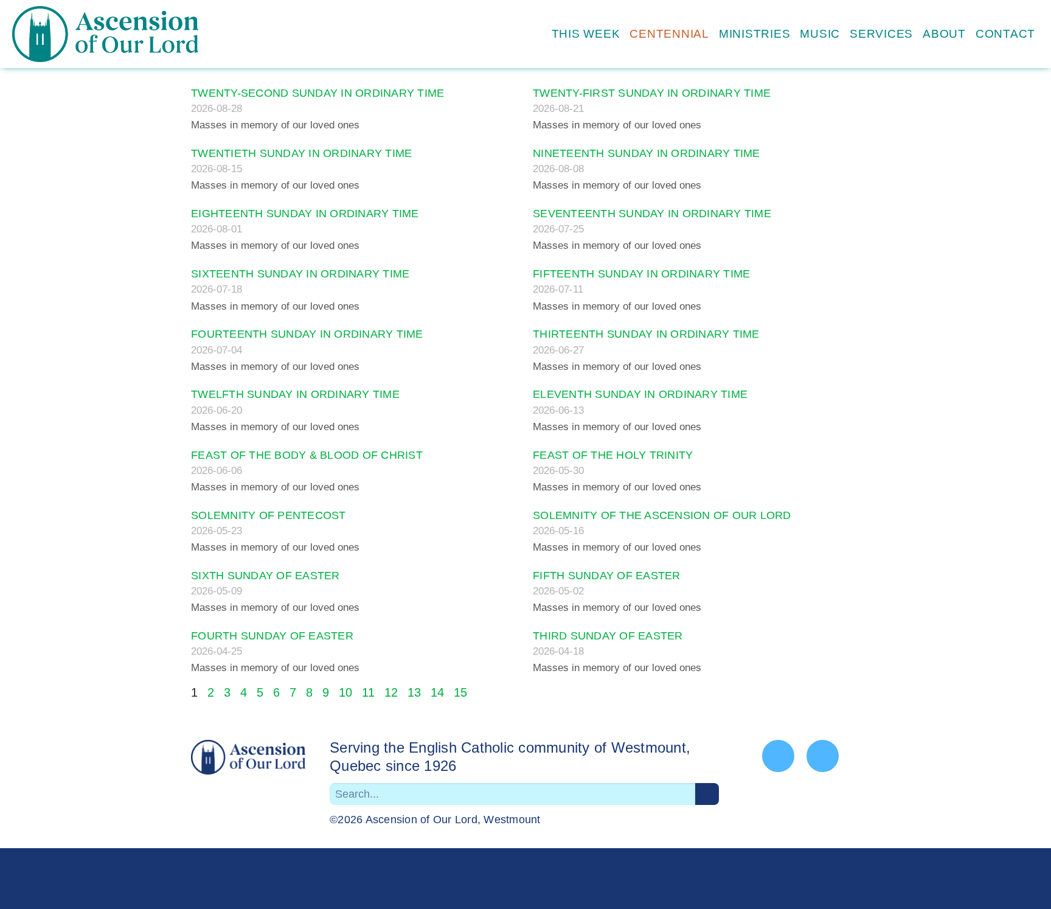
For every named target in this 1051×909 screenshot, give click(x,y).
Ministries (755, 33)
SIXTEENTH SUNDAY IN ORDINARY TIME (300, 274)
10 (345, 692)
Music (820, 33)
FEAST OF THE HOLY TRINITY (613, 455)
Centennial (669, 33)
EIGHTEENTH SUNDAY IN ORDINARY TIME (305, 213)
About (944, 33)
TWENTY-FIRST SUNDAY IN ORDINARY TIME (652, 93)
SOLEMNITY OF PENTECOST (268, 515)
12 (391, 692)
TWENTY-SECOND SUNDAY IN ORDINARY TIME (317, 93)
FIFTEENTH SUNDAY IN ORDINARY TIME (641, 274)
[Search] (707, 794)
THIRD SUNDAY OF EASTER (608, 636)
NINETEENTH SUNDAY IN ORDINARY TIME (646, 153)
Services (881, 33)
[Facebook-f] (778, 756)
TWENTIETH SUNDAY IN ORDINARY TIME (301, 153)
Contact (1005, 33)
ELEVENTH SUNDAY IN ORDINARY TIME (640, 394)
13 (414, 692)
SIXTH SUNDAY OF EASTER (265, 575)
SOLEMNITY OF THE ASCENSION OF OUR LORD (662, 515)
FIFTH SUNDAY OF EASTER (607, 575)
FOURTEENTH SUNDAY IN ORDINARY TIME (307, 334)
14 (437, 692)
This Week (586, 33)
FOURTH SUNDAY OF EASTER (272, 636)
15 (460, 692)
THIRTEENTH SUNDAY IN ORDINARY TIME (646, 334)
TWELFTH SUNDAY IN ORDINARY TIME (295, 394)
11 (368, 692)
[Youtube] (822, 756)
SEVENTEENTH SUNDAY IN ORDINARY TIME (652, 213)
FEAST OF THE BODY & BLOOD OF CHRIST (307, 455)
